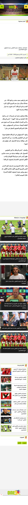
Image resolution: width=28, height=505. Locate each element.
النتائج (19, 443)
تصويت (24, 443)
